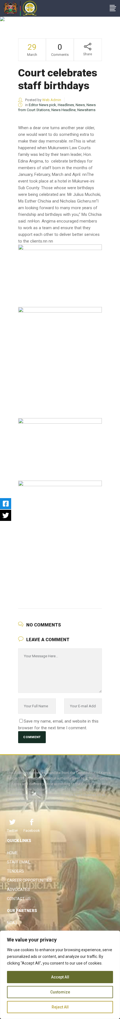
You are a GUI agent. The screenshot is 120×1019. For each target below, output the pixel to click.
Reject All (60, 1007)
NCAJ (12, 923)
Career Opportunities (29, 880)
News (80, 105)
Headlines (66, 105)
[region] (60, 975)
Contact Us (19, 898)
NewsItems (86, 110)
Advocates (18, 889)
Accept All (60, 977)
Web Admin (51, 100)
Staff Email (18, 862)
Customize (60, 992)
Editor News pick (42, 105)
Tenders (15, 871)
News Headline (63, 110)
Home (12, 853)
